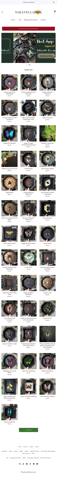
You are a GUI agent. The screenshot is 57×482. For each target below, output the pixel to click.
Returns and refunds (45, 457)
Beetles (21, 451)
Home (19, 446)
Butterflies (4, 451)
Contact (43, 20)
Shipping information (31, 20)
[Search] (2, 12)
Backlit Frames (26, 453)
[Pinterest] (34, 464)
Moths (10, 451)
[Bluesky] (27, 464)
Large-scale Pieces (34, 451)
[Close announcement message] (54, 2)
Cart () (37, 446)
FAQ (20, 20)
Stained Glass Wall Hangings (48, 451)
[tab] (29, 64)
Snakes (26, 451)
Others (33, 453)
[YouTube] (37, 464)
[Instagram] (20, 464)
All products (28, 430)
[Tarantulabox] (28, 12)
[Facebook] (30, 464)
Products (25, 446)
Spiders (16, 451)
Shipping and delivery (33, 457)
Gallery (24, 457)
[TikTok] (23, 464)
